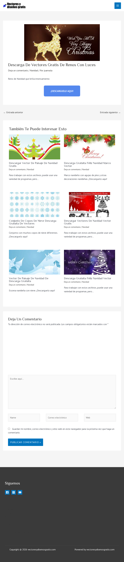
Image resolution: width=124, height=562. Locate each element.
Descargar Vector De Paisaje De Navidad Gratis (33, 164)
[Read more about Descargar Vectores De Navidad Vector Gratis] (89, 204)
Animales (9, 520)
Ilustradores (11, 505)
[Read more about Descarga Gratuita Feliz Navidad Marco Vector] (89, 146)
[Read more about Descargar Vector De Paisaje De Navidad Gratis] (34, 146)
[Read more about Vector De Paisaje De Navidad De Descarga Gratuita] (34, 262)
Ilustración (10, 501)
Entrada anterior (13, 112)
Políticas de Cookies (18, 528)
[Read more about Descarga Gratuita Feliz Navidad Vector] (89, 262)
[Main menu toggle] (117, 5)
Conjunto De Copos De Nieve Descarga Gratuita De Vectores (32, 222)
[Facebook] (7, 492)
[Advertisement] (62, 352)
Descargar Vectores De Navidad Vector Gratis (87, 222)
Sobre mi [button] (9, 524)
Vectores (9, 516)
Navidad (34, 70)
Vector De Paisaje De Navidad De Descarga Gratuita (28, 280)
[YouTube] (20, 492)
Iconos (8, 513)
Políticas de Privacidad (19, 532)
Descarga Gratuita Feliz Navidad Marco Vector (87, 164)
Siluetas (9, 509)
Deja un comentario (18, 70)
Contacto (13, 536)
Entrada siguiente (110, 112)
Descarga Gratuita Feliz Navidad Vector (87, 278)
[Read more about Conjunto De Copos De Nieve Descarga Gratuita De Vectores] (34, 204)
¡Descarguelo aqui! (62, 90)
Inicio (7, 497)
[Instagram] (13, 492)
